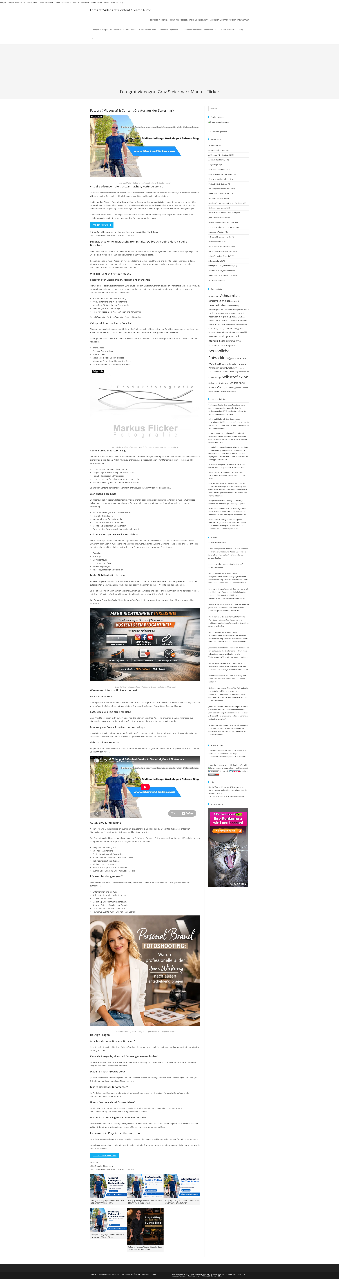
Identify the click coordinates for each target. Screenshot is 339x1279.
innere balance (239, 317)
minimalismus (234, 340)
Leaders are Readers (216, 232)
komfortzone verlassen (236, 324)
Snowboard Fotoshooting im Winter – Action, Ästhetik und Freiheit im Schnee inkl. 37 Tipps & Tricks (226, 475)
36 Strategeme (214, 145)
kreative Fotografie (233, 328)
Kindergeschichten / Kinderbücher (221, 227)
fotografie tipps (226, 316)
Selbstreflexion (235, 377)
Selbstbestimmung (230, 372)
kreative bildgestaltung (216, 329)
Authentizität (235, 301)
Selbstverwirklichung (218, 382)
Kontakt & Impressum (63, 2)
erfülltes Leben (223, 313)
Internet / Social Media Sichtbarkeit (222, 213)
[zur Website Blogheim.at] (213, 771)
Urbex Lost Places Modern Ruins (221, 275)
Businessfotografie (115, 317)
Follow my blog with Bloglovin (228, 765)
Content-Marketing (231, 310)
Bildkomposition (216, 309)
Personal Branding (133, 317)
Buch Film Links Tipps (216, 169)
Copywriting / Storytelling (218, 179)
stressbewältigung (215, 391)
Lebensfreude (230, 332)
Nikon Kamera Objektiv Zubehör (221, 251)
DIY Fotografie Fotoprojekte (219, 188)
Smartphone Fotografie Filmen (220, 266)
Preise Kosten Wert (46, 2)
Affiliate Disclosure (111, 2)
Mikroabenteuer (100, 560)
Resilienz (218, 371)
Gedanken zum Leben (217, 208)
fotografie (232, 313)
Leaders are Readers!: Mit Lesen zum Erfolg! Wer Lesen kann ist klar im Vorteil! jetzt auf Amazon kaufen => (227, 678)
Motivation (214, 345)
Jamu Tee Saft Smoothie (217, 217)
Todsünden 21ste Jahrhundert (220, 270)
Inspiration (220, 324)
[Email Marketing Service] (228, 847)
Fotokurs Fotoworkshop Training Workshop (225, 203)
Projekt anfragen (102, 225)
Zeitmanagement (229, 391)
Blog (121, 2)
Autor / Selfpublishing (216, 160)
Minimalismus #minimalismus (220, 246)
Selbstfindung (243, 372)
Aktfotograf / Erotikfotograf (219, 155)
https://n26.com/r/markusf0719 (231, 796)
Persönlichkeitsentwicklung (222, 367)
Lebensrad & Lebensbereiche (219, 237)
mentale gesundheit (227, 336)
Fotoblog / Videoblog (216, 198)
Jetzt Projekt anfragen (104, 1155)
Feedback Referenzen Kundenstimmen (87, 2)
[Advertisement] (169, 68)
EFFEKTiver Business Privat (218, 193)
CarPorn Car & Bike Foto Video (220, 174)
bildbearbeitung (233, 306)
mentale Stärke (217, 340)
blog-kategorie (214, 164)
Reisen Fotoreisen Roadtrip (219, 256)
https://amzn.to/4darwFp (236, 756)
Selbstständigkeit (215, 261)
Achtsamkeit (230, 295)
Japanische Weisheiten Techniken (221, 222)
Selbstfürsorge (214, 377)
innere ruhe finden (231, 320)
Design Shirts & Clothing (217, 184)
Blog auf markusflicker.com (106, 838)
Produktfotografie (97, 317)
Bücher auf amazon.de (217, 542)
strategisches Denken (238, 387)
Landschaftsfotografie (216, 332)
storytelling (225, 388)
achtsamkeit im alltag (219, 300)
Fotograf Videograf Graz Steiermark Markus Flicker (18, 2)
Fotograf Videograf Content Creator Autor (120, 10)
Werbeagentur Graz (216, 280)
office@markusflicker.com (101, 1166)
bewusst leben (217, 305)
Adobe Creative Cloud (217, 150)
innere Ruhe (214, 320)
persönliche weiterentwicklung (234, 364)
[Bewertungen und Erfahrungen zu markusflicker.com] (223, 768)
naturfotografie (228, 345)
